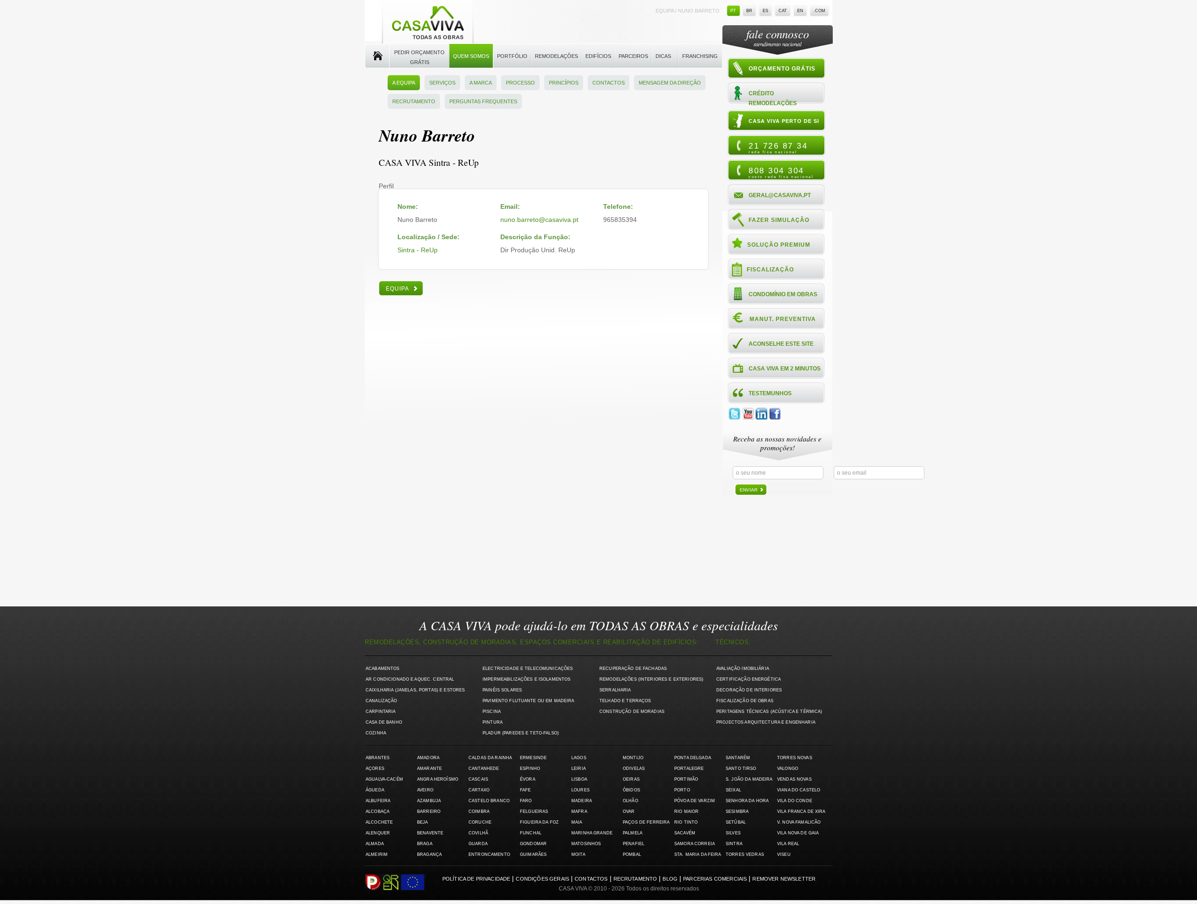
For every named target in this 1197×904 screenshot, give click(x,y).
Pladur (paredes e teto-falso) (521, 733)
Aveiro (425, 790)
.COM (819, 10)
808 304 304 (781, 172)
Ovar (629, 811)
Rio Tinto (686, 822)
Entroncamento (489, 854)
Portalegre (689, 768)
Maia (577, 822)
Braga (425, 843)
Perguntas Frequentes (483, 101)
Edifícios (598, 56)
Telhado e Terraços (625, 700)
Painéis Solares (502, 690)
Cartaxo (479, 790)
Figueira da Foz (539, 822)
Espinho (530, 768)
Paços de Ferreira (646, 822)
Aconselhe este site (781, 344)
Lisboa (579, 779)
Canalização (381, 700)
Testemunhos (770, 393)
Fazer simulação (779, 220)
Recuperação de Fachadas (633, 668)
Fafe (525, 790)
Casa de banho (384, 722)
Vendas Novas (794, 779)
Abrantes (377, 757)
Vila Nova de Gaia (798, 833)
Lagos (578, 757)
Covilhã (478, 833)
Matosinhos (586, 843)
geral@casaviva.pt (780, 195)
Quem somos (471, 56)
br (749, 10)
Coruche (480, 822)
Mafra (579, 811)
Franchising (700, 56)
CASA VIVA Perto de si (784, 121)
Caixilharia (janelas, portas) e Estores (415, 690)
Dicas (663, 56)
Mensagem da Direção (670, 82)
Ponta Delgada (692, 757)
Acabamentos (383, 668)
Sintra (734, 843)
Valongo (787, 768)
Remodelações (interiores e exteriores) (651, 679)
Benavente (430, 833)
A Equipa (403, 82)
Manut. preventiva (783, 319)
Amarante (429, 768)
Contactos (608, 82)
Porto (682, 790)
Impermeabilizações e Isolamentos (526, 679)
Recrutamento (413, 101)
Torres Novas (794, 757)
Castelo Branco (489, 800)
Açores (375, 768)
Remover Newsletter (783, 879)
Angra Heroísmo (437, 779)
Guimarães (533, 854)
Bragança (429, 854)
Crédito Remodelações (773, 98)
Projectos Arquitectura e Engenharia (765, 722)
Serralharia (615, 690)
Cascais (478, 779)
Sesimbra (737, 811)
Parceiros (633, 56)
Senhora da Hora (747, 800)
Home (377, 56)
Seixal (733, 790)
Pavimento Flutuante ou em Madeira (529, 700)
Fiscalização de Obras (744, 700)
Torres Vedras (745, 854)
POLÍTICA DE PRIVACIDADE (476, 879)
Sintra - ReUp (417, 250)
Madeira (581, 800)
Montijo (633, 757)
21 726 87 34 (778, 147)
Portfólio (512, 56)
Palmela (632, 833)
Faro (526, 800)
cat (783, 10)
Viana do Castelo (798, 790)
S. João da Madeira (749, 779)
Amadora (428, 757)
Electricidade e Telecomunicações (528, 668)
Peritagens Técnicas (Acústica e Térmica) (769, 711)
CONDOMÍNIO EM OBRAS (783, 294)
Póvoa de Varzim (694, 800)
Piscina (492, 711)
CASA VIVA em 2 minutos (785, 368)
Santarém (738, 757)
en (800, 10)
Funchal (530, 833)
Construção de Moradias (631, 711)
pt (733, 10)
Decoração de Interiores (749, 690)
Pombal (632, 854)
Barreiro (428, 811)
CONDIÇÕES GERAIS (542, 879)
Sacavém (684, 833)
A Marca (480, 82)
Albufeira (378, 800)
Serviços (442, 82)
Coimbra (479, 811)
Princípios (563, 82)
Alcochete (379, 822)
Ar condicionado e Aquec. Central (410, 679)
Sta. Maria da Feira (697, 854)
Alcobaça (377, 811)
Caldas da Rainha (490, 757)
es (765, 10)
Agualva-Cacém (384, 779)
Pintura (493, 722)
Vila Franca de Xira (801, 811)
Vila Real (788, 843)
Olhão (630, 800)
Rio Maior (686, 811)
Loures (580, 790)
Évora (527, 779)
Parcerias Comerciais (715, 879)
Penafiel (633, 843)
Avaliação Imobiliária (742, 668)
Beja (422, 822)
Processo (520, 82)
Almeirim (377, 854)
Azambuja (429, 800)
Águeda (375, 790)
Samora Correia (694, 843)
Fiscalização (770, 269)
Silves (733, 833)
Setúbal (736, 822)
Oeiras (631, 779)
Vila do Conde (794, 800)
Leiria (578, 768)
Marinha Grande (592, 833)
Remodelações (556, 56)
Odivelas (634, 768)
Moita (578, 854)
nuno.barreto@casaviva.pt (539, 219)
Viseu (784, 854)
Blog (670, 879)
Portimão (686, 779)
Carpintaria (381, 711)
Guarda (478, 843)
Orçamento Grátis (782, 68)
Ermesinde (533, 757)
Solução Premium (778, 245)
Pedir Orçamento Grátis (419, 57)
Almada (375, 843)
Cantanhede (484, 768)
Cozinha (376, 733)
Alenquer (378, 833)
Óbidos (631, 790)
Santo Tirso (741, 768)
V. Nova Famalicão (799, 822)
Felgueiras (534, 811)
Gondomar (533, 843)
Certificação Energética (748, 679)
